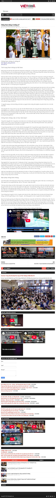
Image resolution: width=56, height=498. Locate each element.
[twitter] (52, 1)
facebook (52, 268)
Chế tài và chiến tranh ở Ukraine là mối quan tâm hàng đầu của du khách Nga (17, 413)
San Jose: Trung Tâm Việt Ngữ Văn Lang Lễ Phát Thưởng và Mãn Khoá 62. (18, 275)
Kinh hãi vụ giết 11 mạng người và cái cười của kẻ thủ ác (12, 401)
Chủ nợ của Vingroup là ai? (6, 391)
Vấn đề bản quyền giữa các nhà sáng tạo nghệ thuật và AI (13, 409)
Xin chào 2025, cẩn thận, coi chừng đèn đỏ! (10, 396)
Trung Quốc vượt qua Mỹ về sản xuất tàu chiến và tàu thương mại (14, 415)
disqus (48, 268)
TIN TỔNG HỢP (4, 452)
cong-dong (22, 252)
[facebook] (50, 1)
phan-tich (22, 19)
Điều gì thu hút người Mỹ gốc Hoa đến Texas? (10, 412)
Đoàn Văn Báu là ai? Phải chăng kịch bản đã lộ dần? (12, 398)
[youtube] (48, 1)
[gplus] (54, 1)
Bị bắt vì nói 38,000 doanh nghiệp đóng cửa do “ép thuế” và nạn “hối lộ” (16, 387)
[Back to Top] (54, 496)
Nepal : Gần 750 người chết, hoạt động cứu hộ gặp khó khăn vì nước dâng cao (17, 455)
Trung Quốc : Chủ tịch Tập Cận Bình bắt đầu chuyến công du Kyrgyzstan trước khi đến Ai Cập (20, 457)
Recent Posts (14, 460)
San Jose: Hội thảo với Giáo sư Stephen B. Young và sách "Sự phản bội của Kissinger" (21, 479)
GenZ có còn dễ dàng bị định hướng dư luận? (10, 389)
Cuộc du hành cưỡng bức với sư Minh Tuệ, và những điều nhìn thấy (15, 403)
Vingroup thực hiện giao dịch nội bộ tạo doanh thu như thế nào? (15, 386)
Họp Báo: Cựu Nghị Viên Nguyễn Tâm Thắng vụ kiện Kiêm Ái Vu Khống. (46, 255)
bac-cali (4, 252)
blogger (43, 268)
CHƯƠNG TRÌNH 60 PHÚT (6, 450)
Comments (41, 460)
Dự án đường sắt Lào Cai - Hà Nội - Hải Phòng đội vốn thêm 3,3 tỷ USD (15, 384)
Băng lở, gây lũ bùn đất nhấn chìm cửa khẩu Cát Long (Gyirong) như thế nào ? (17, 453)
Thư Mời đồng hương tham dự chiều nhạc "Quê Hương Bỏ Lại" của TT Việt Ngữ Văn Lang (10, 255)
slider (23, 27)
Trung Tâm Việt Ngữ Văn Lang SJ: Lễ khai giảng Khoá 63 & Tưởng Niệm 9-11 (27, 255)
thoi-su (26, 27)
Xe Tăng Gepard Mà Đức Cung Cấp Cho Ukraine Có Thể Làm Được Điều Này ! (38, 19)
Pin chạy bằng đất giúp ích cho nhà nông (9, 410)
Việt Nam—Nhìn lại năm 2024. (7, 400)
